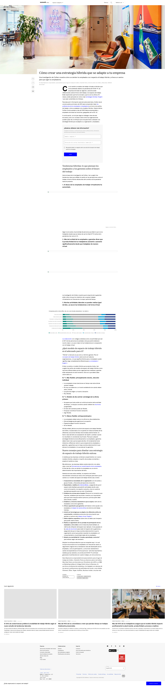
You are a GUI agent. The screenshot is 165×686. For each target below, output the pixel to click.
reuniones (98, 404)
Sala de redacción (44, 655)
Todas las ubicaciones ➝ (45, 669)
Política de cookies (92, 674)
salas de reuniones (71, 529)
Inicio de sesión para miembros (83, 650)
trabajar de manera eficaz (79, 508)
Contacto (78, 648)
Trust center (43, 659)
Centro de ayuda (80, 652)
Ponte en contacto (153, 683)
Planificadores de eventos (64, 654)
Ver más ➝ (158, 586)
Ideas (47, 2)
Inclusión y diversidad (45, 652)
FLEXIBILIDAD (80, 576)
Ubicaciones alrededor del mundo (48, 648)
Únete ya (106, 2)
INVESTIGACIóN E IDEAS (10, 621)
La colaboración (67, 339)
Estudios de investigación (66, 577)
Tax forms (78, 654)
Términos (84, 674)
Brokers (60, 648)
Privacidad (78, 674)
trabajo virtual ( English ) (85, 516)
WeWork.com (119, 2)
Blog (41, 657)
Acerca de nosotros (44, 650)
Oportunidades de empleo (46, 654)
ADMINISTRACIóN (87, 576)
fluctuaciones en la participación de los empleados (86, 466)
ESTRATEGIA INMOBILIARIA (82, 578)
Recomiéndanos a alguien (64, 652)
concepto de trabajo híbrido (70, 357)
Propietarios (61, 650)
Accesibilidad (110, 674)
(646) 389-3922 (44, 672)
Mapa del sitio (117, 674)
